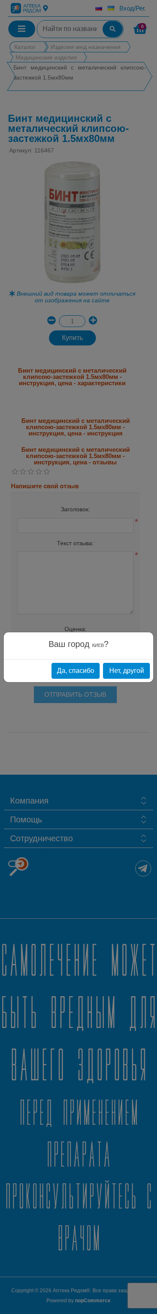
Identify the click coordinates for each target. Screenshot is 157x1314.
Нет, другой (126, 670)
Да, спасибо (75, 670)
